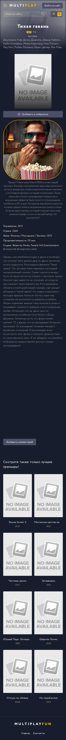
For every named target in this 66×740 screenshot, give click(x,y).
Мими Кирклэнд (32, 43)
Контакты (39, 733)
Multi (23, 5)
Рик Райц (56, 47)
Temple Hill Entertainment (45, 245)
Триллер (40, 236)
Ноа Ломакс (51, 43)
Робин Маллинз (23, 47)
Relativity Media (21, 245)
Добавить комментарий (19, 442)
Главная (25, 733)
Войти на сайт (52, 6)
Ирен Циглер (42, 47)
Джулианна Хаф (12, 40)
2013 (49, 236)
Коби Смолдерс (12, 43)
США (15, 231)
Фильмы (15, 236)
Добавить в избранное (35, 114)
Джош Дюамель (32, 40)
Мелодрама (27, 236)
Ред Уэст (8, 47)
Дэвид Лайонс (51, 40)
